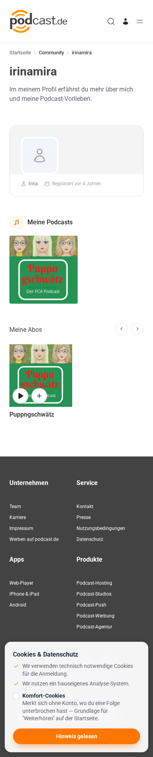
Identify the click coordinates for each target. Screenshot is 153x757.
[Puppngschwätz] (43, 270)
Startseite (20, 52)
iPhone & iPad (24, 594)
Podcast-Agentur (94, 627)
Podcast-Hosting (94, 583)
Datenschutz (89, 539)
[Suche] (111, 21)
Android (17, 605)
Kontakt (84, 506)
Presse (83, 517)
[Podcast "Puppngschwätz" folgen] (39, 396)
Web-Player (21, 583)
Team (15, 506)
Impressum (21, 528)
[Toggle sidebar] (140, 21)
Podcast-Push (91, 605)
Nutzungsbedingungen (100, 528)
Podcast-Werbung (95, 616)
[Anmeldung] (125, 21)
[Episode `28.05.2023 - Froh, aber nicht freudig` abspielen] (20, 396)
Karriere (17, 517)
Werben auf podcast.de (33, 539)
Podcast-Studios (93, 594)
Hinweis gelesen (76, 736)
